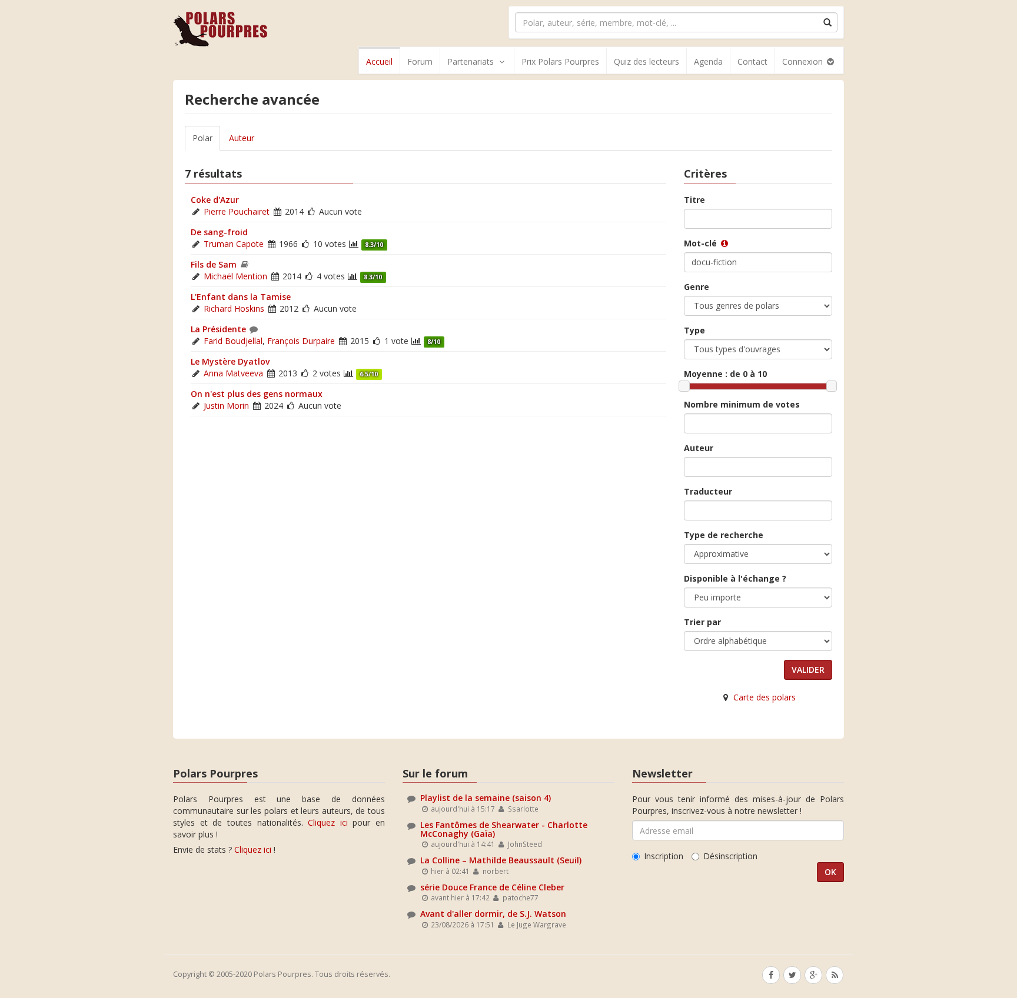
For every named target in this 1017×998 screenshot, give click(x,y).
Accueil (379, 61)
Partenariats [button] (470, 61)
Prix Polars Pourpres (560, 61)
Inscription (663, 856)
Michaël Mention (235, 276)
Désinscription (730, 856)
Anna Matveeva (233, 373)
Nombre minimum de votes (742, 404)
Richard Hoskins (234, 308)
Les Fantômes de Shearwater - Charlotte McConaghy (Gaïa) (503, 829)
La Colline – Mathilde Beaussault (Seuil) (500, 860)
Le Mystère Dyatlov (230, 361)
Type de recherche (723, 534)
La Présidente (218, 329)
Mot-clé (701, 243)
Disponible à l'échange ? (735, 578)
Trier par (702, 621)
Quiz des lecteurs (646, 61)
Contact (752, 61)
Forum (420, 61)
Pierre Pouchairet (237, 211)
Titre (694, 199)
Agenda (708, 61)
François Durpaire (301, 340)
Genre (696, 286)
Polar (202, 137)
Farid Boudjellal (233, 340)
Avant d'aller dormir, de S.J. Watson (493, 913)
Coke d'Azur (215, 199)
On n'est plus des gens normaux (257, 393)
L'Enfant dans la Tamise (241, 296)
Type (694, 330)
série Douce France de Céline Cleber (492, 887)
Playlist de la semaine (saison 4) (485, 797)
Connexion (803, 61)
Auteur (241, 137)
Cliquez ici (328, 822)
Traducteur (708, 491)
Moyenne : (725, 373)
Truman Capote (234, 243)
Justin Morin (226, 405)
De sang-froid (219, 232)
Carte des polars (764, 697)
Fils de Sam (214, 264)
